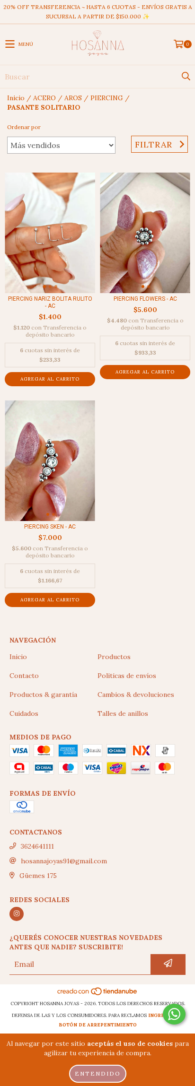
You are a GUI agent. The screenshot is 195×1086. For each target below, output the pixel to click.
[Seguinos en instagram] (16, 914)
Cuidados (23, 713)
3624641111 (37, 846)
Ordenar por (24, 126)
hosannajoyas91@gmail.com (64, 861)
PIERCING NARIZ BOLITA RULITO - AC (50, 302)
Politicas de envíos (127, 675)
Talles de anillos (123, 713)
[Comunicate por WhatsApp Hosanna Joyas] (174, 1014)
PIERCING (106, 98)
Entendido (98, 1073)
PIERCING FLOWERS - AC (145, 298)
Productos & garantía (43, 694)
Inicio (16, 98)
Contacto (24, 675)
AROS (73, 98)
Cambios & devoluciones (136, 694)
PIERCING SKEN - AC (50, 526)
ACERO (44, 98)
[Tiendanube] (97, 994)
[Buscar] (185, 76)
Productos (114, 656)
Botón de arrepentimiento (98, 1025)
